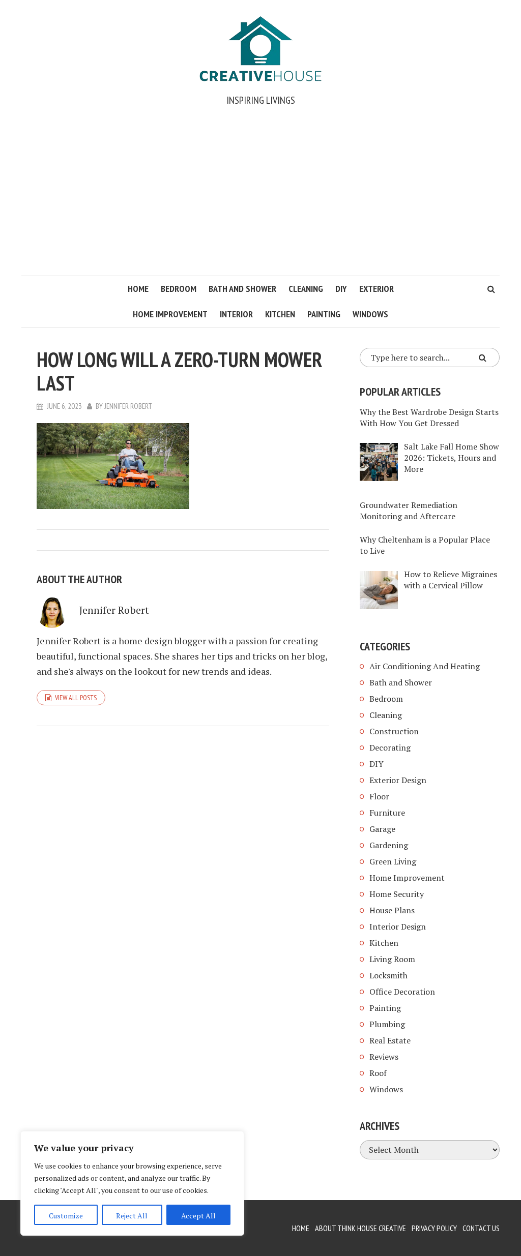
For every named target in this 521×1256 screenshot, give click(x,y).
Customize (66, 1215)
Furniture (387, 812)
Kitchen (280, 314)
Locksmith (388, 975)
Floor (379, 796)
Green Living (392, 861)
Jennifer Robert (128, 406)
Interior (236, 314)
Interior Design (397, 926)
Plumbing (387, 1024)
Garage (382, 828)
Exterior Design (397, 780)
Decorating (390, 747)
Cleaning (305, 288)
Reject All (132, 1215)
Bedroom (178, 288)
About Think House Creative (360, 1228)
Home (138, 288)
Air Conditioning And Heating (424, 666)
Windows (370, 314)
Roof (378, 1073)
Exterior (376, 288)
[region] (132, 1183)
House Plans (392, 910)
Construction (394, 731)
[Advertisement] (260, 199)
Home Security (396, 894)
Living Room (392, 959)
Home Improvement (170, 314)
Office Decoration (402, 991)
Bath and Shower (242, 288)
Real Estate (390, 1040)
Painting (323, 314)
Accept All (198, 1215)
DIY (341, 288)
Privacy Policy (434, 1228)
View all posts (76, 697)
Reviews (383, 1056)
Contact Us (481, 1228)
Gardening (388, 845)
